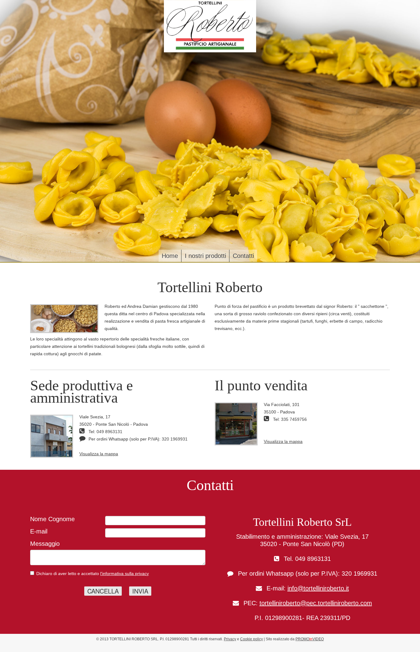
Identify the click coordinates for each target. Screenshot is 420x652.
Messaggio (45, 544)
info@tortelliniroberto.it (318, 588)
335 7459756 (294, 419)
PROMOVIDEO (309, 639)
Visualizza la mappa (98, 453)
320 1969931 (175, 439)
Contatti (243, 255)
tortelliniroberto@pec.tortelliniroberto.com (316, 603)
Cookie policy (251, 639)
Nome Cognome (52, 519)
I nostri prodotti (205, 255)
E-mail (38, 531)
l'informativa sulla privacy (124, 573)
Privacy (230, 639)
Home (170, 255)
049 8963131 (109, 431)
